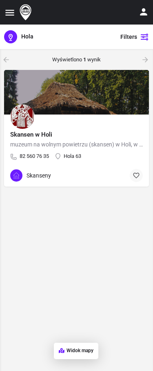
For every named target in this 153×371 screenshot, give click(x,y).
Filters (128, 37)
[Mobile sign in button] (143, 12)
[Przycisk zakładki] (136, 175)
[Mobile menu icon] (10, 12)
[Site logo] (26, 12)
